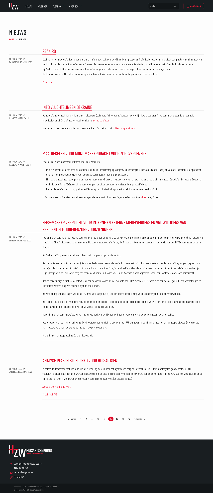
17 (129, 418)
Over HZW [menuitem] (73, 6)
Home (11, 39)
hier (144, 197)
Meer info (47, 82)
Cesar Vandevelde (37, 490)
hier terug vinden (101, 120)
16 (123, 418)
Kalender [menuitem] (42, 6)
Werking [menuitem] (57, 6)
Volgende (140, 418)
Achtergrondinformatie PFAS (56, 386)
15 (117, 418)
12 (98, 418)
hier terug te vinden (125, 128)
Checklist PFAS (49, 394)
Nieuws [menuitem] (28, 6)
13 (105, 418)
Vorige (74, 418)
